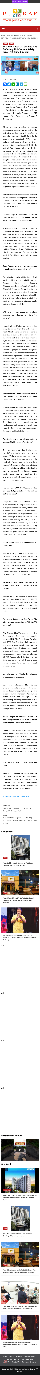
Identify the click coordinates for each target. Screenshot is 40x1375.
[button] (3, 29)
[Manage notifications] (5, 1361)
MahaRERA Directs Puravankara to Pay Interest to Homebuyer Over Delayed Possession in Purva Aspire (20, 1197)
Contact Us (16, 1362)
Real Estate (7, 1190)
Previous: (17, 808)
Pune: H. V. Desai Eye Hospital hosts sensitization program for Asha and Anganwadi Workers (20, 1307)
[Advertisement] (20, 969)
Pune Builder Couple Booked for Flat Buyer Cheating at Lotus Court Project (18, 864)
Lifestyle (9, 1359)
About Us (6, 1362)
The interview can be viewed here (16, 796)
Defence (19, 1357)
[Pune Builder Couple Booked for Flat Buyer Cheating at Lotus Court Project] (20, 847)
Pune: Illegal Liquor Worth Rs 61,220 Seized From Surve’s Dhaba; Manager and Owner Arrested (18, 900)
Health (5, 1301)
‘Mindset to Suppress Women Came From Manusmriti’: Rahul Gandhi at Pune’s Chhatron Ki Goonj (19, 937)
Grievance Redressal (29, 1362)
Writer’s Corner (29, 1357)
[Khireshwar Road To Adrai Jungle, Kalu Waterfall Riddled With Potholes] (20, 1149)
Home (5, 1357)
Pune (11, 44)
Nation (5, 44)
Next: (20, 819)
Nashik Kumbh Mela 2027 (20, 1)
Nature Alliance (27, 1359)
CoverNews (29, 1369)
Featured (17, 1359)
